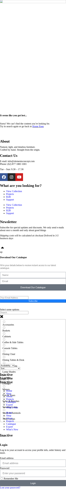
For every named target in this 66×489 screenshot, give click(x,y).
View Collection (14, 191)
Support (10, 199)
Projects (10, 194)
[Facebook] (4, 177)
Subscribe (33, 301)
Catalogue (11, 402)
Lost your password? (10, 487)
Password (4, 468)
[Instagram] (11, 177)
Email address (7, 458)
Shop (8, 393)
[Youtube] (19, 177)
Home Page (38, 126)
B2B (8, 197)
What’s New (12, 407)
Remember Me (10, 478)
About (9, 396)
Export (9, 404)
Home (9, 390)
